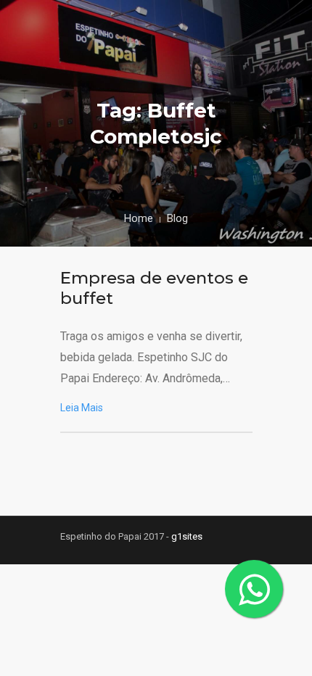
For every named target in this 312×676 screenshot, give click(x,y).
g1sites (186, 536)
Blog (177, 218)
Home (138, 218)
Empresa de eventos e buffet (154, 288)
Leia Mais (81, 408)
